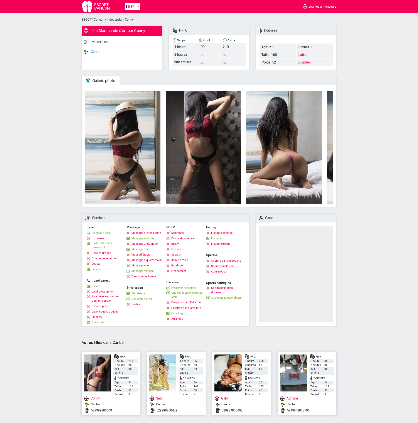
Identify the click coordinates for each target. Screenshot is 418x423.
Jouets (96, 263)
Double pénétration (104, 258)
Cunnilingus (178, 313)
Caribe (95, 52)
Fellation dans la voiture (186, 307)
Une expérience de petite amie (186, 295)
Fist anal (216, 238)
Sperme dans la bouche (226, 260)
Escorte (96, 286)
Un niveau (98, 238)
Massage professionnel (146, 232)
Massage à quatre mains (146, 260)
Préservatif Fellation (183, 287)
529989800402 (166, 410)
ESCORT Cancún (93, 19)
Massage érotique (142, 238)
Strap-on (176, 254)
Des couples (100, 306)
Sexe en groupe (101, 252)
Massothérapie (140, 254)
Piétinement (178, 271)
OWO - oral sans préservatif (102, 245)
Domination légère (182, 238)
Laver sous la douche (105, 311)
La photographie (102, 291)
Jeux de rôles (179, 260)
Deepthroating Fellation (186, 302)
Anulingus (98, 322)
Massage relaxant (142, 271)
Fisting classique (222, 232)
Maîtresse (177, 232)
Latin (302, 55)
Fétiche (96, 269)
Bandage (177, 265)
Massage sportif (141, 265)
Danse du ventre (141, 298)
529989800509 (100, 42)
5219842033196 (298, 410)
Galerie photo (103, 80)
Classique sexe (101, 232)
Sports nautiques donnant (222, 290)
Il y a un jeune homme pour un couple (105, 298)
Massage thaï (139, 249)
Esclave (176, 249)
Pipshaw (97, 317)
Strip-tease (138, 293)
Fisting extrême (220, 243)
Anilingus (177, 318)
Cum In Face (218, 271)
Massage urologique (144, 243)
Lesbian (136, 304)
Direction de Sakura (143, 276)
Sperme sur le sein (222, 266)
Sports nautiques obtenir (226, 297)
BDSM (175, 243)
